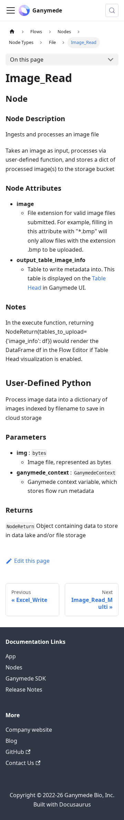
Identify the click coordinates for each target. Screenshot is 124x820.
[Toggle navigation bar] (11, 10)
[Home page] (12, 31)
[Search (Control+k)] (111, 10)
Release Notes (24, 689)
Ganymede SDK (26, 678)
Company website (29, 729)
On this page (26, 59)
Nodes (14, 667)
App (11, 656)
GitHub (15, 752)
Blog (11, 741)
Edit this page (32, 561)
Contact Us (20, 763)
